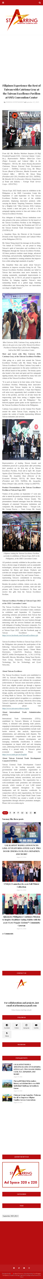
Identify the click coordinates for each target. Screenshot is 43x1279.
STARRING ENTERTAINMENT (15, 102)
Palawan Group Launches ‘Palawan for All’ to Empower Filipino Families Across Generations (27, 1097)
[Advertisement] (21, 60)
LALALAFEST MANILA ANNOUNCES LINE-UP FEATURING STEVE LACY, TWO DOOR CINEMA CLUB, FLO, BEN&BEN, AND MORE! (27, 1069)
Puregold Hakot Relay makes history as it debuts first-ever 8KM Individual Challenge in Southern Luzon (27, 1084)
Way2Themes (19, 1273)
